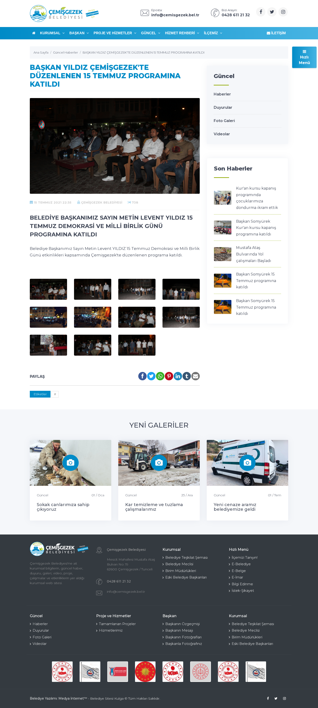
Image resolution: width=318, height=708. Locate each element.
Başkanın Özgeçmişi (182, 624)
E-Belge (239, 570)
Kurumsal (50, 33)
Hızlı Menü (304, 60)
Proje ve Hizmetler (113, 33)
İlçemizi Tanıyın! (244, 557)
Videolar (222, 134)
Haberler (222, 94)
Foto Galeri (224, 121)
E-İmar (237, 577)
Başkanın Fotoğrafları (183, 637)
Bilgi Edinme (242, 584)
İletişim (278, 33)
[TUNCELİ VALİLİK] (62, 671)
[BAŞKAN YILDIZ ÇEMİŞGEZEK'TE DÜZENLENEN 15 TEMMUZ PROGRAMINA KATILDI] (48, 289)
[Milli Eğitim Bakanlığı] (200, 671)
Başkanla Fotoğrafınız (183, 643)
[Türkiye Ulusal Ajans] (117, 671)
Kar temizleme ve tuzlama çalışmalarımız (154, 507)
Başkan (77, 33)
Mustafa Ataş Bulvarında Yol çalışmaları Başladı (253, 254)
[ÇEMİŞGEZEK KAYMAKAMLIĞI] (90, 671)
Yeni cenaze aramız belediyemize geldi (235, 507)
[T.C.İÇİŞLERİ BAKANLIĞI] (172, 671)
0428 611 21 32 (119, 581)
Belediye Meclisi (179, 564)
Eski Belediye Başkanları (186, 577)
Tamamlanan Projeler (117, 624)
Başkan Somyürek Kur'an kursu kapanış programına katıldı (256, 227)
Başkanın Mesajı (179, 630)
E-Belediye (241, 564)
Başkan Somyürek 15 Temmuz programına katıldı (256, 280)
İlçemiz (211, 33)
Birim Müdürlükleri (180, 570)
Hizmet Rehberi (180, 33)
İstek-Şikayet (243, 590)
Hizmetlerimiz (111, 630)
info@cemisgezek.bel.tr (126, 591)
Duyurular (223, 107)
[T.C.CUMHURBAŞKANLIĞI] (145, 671)
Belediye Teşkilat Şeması (186, 557)
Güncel (149, 33)
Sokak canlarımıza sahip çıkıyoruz (63, 507)
